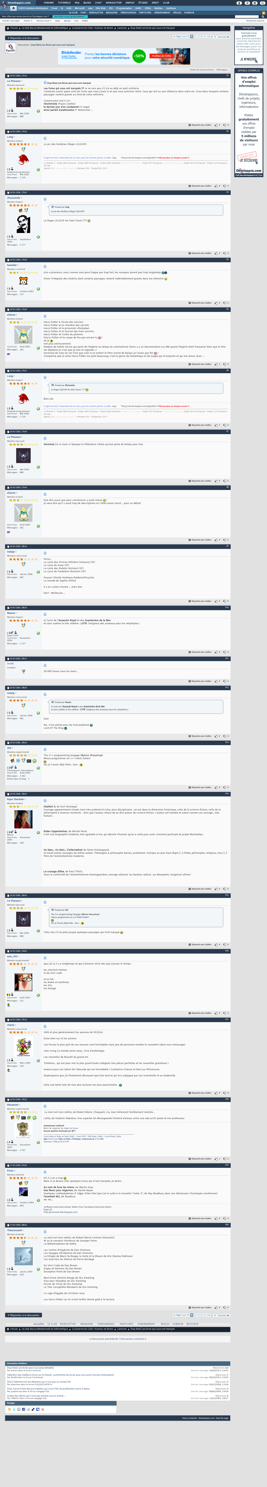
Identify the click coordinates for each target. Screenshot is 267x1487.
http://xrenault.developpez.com (61, 1212)
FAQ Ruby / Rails (95, 1136)
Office (148, 8)
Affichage (221, 70)
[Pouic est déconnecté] (23, 1192)
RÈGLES (177, 12)
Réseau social (43, 21)
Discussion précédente (105, 1339)
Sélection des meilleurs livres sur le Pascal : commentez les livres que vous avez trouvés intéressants (60, 1375)
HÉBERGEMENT (162, 12)
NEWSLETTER (96, 12)
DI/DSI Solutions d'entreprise (33, 8)
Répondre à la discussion (23, 37)
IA (62, 8)
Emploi (129, 2)
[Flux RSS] (263, 13)
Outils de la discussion (201, 70)
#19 (227, 1165)
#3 (227, 192)
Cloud (54, 8)
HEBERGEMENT (146, 1324)
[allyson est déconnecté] (23, 335)
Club (166, 2)
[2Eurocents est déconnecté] (23, 224)
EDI (111, 8)
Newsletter (113, 2)
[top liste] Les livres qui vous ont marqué (53, 45)
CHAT (83, 12)
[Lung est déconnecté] (23, 160)
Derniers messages (11, 21)
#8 (227, 487)
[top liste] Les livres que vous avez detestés (30, 1368)
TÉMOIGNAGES (128, 12)
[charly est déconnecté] (23, 1046)
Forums (48, 2)
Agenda (67, 21)
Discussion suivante (132, 1339)
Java (90, 8)
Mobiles (159, 8)
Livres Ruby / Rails (112, 1136)
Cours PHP (81, 1136)
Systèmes (171, 8)
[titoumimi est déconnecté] (23, 1130)
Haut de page (222, 1418)
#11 (227, 658)
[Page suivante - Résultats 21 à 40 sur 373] (215, 37)
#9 (227, 546)
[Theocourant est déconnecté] (23, 1256)
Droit (155, 2)
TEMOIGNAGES (105, 1324)
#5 (227, 309)
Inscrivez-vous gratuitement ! (70, 16)
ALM (69, 8)
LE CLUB (73, 12)
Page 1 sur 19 (182, 36)
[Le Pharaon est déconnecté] (23, 100)
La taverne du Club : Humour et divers (92, 28)
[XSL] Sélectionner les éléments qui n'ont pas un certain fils (39, 1382)
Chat (98, 2)
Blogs (87, 2)
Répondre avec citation (201, 125)
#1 (227, 75)
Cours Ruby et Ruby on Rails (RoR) (59, 1136)
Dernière (222, 37)
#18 (227, 1099)
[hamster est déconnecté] (23, 281)
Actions (27, 21)
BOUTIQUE (193, 1324)
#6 (227, 370)
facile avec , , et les (73, 1139)
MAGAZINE (112, 12)
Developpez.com (206, 1418)
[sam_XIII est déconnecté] (23, 982)
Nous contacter (189, 1418)
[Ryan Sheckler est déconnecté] (23, 819)
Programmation (124, 8)
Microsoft (79, 8)
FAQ (76, 2)
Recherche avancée (255, 21)
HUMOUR (189, 12)
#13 (227, 742)
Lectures (122, 28)
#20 (227, 1225)
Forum (14, 28)
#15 (227, 895)
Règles (85, 21)
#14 (227, 794)
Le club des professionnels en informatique (45, 28)
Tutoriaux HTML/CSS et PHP (56, 1142)
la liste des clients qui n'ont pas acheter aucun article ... (36, 1396)
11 (208, 36)
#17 (227, 1019)
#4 (227, 259)
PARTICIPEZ (145, 12)
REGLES (165, 1324)
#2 (227, 131)
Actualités (38, 1324)
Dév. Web (101, 8)
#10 (227, 607)
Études (143, 2)
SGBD (138, 8)
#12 (227, 687)
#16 (227, 951)
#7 (227, 431)
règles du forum (71, 1128)
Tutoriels (64, 2)
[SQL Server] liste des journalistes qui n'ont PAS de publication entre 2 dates (48, 1389)
